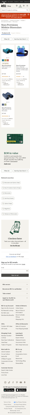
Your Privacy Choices (20, 402)
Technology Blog (21, 361)
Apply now (7, 164)
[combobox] (15, 10)
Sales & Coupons (21, 326)
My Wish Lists (5, 313)
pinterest (17, 382)
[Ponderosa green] (5, 105)
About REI (19, 351)
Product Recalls (8, 408)
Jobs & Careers (5, 351)
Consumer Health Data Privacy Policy (15, 406)
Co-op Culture (5, 354)
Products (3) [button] (6, 33)
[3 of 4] (8, 57)
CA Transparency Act (20, 408)
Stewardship (19, 363)
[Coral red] (8, 60)
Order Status (19, 308)
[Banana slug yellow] (5, 60)
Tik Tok (9, 382)
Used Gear (4, 342)
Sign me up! (14, 275)
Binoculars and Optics (6, 21)
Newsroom (19, 358)
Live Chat (4, 375)
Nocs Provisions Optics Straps (12, 187)
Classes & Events (21, 340)
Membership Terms (15, 410)
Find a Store (4, 372)
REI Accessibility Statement (15, 412)
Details (23, 264)
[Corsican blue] (3, 60)
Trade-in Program (6, 344)
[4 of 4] (23, 57)
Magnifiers (7, 208)
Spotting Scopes (9, 198)
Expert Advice (15, 33)
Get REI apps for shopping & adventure (15, 387)
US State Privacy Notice (20, 404)
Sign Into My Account (7, 308)
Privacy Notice (7, 404)
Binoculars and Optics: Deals (12, 182)
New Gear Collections (7, 340)
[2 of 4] (7, 57)
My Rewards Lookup (7, 310)
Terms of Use (7, 402)
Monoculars (7, 193)
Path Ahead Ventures (22, 344)
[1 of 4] (6, 57)
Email (2, 267)
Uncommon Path (21, 342)
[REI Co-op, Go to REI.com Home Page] (3, 5)
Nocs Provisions (4, 20)
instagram (5, 382)
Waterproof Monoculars (10, 214)
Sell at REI (4, 356)
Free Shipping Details (22, 328)
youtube (21, 382)
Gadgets (23, 20)
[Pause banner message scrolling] (28, 14)
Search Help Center (7, 370)
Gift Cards (4, 328)
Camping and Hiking (14, 20)
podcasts (24, 382)
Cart (23, 5)
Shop (9, 6)
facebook (13, 382)
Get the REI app (15, 245)
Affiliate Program (6, 359)
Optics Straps (8, 203)
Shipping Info (20, 319)
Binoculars (15, 21)
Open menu (27, 5)
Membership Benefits (7, 315)
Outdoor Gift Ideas (6, 326)
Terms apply (13, 161)
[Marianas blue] (3, 105)
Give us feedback (11, 256)
